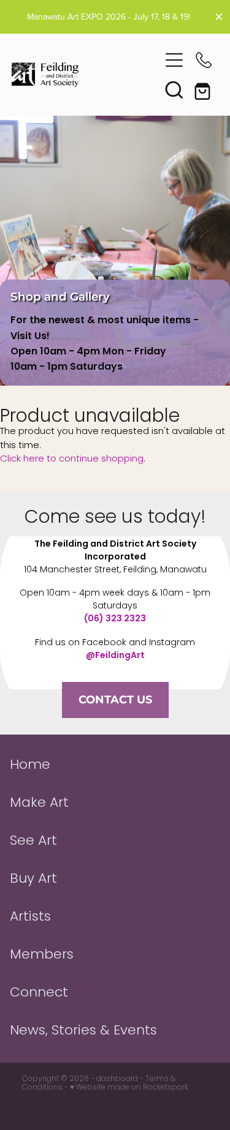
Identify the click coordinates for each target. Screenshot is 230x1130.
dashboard (117, 1079)
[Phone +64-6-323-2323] (203, 60)
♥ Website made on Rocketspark (129, 1088)
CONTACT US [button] (115, 700)
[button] (174, 89)
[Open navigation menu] (174, 60)
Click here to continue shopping (72, 459)
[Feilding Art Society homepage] (86, 74)
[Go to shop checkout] (203, 89)
